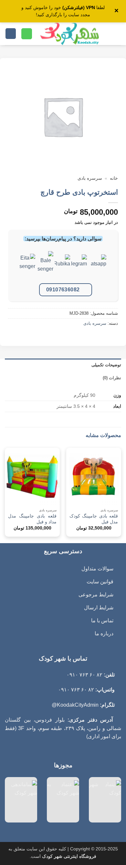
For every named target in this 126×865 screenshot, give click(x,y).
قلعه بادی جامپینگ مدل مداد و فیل (32, 519)
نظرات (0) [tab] (112, 377)
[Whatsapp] (98, 267)
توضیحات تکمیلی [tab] (106, 364)
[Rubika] (62, 267)
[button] (117, 34)
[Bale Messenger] (45, 267)
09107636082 (63, 289)
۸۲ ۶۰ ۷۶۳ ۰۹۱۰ (84, 674)
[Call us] (26, 33)
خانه (114, 178)
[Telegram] (79, 267)
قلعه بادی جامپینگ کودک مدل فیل (93, 519)
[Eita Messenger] (27, 267)
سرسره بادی (90, 178)
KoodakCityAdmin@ (75, 705)
